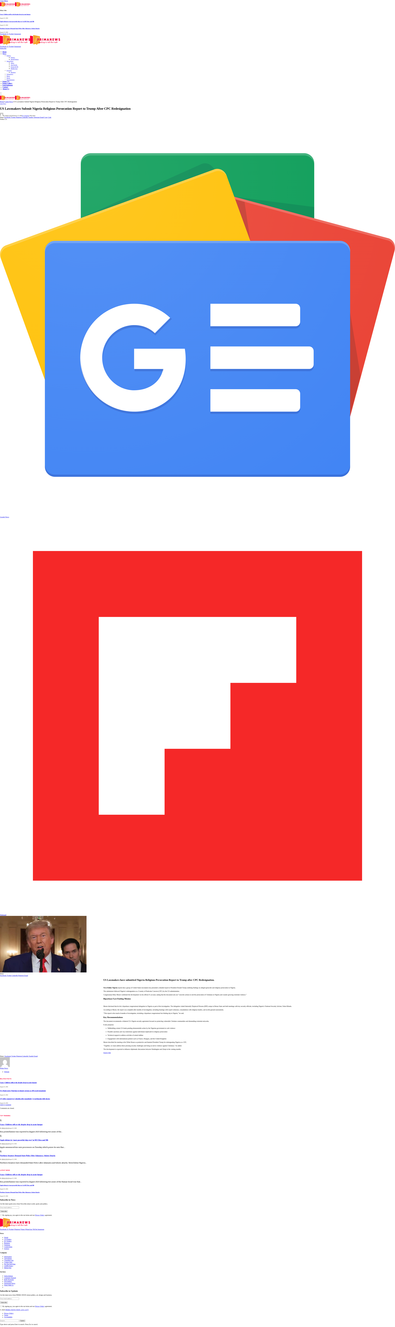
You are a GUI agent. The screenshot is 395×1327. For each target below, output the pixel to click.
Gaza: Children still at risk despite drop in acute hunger (15, 14)
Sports (8, 78)
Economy (9, 70)
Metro (8, 76)
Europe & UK (14, 67)
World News (10, 61)
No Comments (25, 115)
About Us (5, 89)
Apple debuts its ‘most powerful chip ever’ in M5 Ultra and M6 (17, 21)
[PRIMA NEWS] (30, 45)
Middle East (14, 68)
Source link (107, 1053)
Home (4, 52)
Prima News (9, 115)
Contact (5, 87)
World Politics (15, 59)
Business (13, 72)
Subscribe (3, 48)
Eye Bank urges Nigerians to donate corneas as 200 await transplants (23, 1091)
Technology (10, 74)
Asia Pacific (14, 65)
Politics (9, 55)
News (4, 54)
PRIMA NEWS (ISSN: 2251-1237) (17, 1310)
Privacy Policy (40, 1215)
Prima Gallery (7, 83)
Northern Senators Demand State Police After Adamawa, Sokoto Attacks (20, 28)
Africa (12, 63)
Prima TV (6, 81)
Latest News (3, 103)
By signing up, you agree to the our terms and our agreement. (27, 1215)
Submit (22, 1321)
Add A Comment (5, 1105)
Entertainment (11, 80)
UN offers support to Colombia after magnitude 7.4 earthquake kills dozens (25, 1099)
